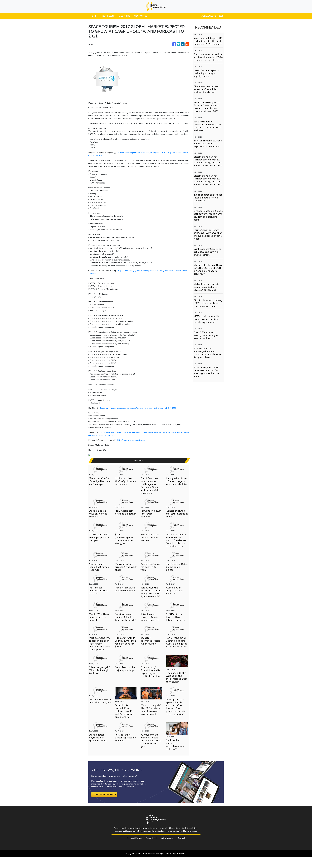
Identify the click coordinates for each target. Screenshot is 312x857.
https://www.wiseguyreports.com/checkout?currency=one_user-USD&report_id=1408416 (137, 408)
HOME (93, 16)
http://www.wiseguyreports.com (131, 440)
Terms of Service (134, 838)
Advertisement (167, 838)
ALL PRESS (124, 16)
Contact (181, 838)
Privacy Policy (151, 838)
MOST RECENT (108, 16)
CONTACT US (140, 16)
